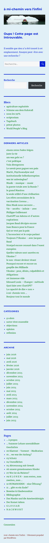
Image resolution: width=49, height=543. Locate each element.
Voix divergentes (15, 164)
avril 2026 (11, 361)
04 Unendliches (14, 462)
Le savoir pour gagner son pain (22, 168)
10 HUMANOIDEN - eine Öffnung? (24, 484)
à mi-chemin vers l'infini (23, 9)
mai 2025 (11, 391)
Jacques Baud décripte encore (21, 223)
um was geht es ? (15, 157)
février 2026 (12, 365)
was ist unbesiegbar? (17, 179)
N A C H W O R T (14, 509)
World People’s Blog (16, 128)
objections (11, 325)
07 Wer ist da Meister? (17, 473)
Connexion (9, 524)
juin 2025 (11, 387)
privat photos (13, 125)
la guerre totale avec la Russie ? (22, 186)
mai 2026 (11, 358)
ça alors (10, 318)
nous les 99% (13, 114)
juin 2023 (11, 420)
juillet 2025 (12, 383)
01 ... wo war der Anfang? (19, 454)
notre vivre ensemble (17, 322)
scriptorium (12, 117)
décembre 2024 (14, 402)
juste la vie (11, 153)
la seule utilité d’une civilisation (22, 194)
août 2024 (11, 413)
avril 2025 (11, 394)
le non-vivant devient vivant (21, 260)
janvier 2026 (12, 369)
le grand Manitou (15, 190)
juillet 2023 (12, 416)
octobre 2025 (13, 380)
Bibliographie (13, 495)
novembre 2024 (14, 405)
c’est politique (13, 161)
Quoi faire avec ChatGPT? (19, 285)
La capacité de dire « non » (20, 289)
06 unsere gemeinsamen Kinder (23, 469)
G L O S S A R (12, 506)
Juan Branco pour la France (20, 227)
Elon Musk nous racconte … (20, 205)
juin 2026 (11, 354)
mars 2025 (11, 398)
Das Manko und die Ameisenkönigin (25, 498)
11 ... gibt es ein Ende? (17, 487)
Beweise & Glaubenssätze (19, 491)
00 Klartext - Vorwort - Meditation (24, 451)
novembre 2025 (14, 376)
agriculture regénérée (17, 106)
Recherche (9, 80)
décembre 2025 (14, 372)
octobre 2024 (13, 409)
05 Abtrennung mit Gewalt (20, 465)
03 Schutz (11, 458)
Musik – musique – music (19, 183)
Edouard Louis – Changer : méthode (25, 282)
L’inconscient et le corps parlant (23, 234)
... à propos (11, 440)
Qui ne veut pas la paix (18, 230)
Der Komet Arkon (15, 502)
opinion (10, 329)
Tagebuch (11, 121)
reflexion (11, 333)
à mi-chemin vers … (16, 293)
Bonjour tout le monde (18, 296)
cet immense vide (15, 278)
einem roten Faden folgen (19, 150)
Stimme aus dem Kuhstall (19, 110)
